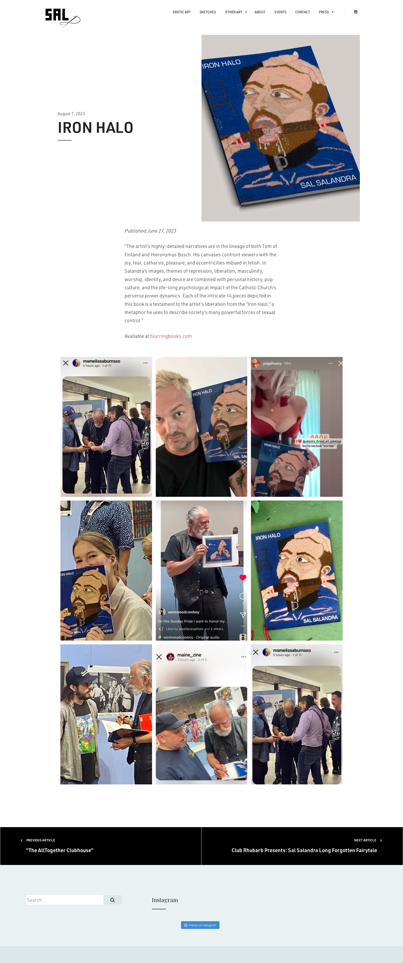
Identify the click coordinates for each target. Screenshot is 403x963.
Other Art (233, 12)
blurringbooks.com (171, 336)
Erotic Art (182, 12)
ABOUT (260, 12)
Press (324, 12)
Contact (302, 12)
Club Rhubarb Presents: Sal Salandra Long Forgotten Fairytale (304, 846)
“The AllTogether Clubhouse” (59, 846)
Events (280, 12)
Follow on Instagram (202, 925)
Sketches (208, 12)
